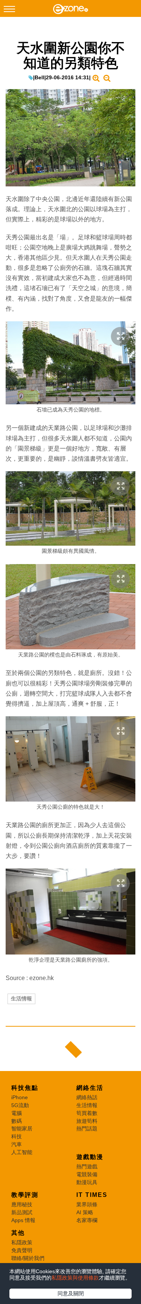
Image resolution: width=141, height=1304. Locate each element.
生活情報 (21, 998)
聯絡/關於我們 (27, 1258)
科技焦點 (24, 1088)
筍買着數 (86, 1113)
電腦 (16, 1113)
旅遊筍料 (86, 1121)
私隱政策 (21, 1242)
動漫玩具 (86, 1182)
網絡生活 (89, 1088)
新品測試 (21, 1212)
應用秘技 (21, 1204)
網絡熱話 (86, 1097)
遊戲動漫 (89, 1157)
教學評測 (24, 1195)
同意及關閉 (71, 1293)
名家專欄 (86, 1220)
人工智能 (21, 1152)
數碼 (16, 1121)
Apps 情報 (23, 1220)
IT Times (92, 1195)
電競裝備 (86, 1174)
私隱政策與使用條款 (75, 1278)
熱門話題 (86, 1128)
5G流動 (20, 1105)
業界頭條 (86, 1204)
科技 (16, 1136)
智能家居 (21, 1128)
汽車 (16, 1144)
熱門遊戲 (86, 1166)
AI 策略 (84, 1212)
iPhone (19, 1097)
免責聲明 (21, 1250)
